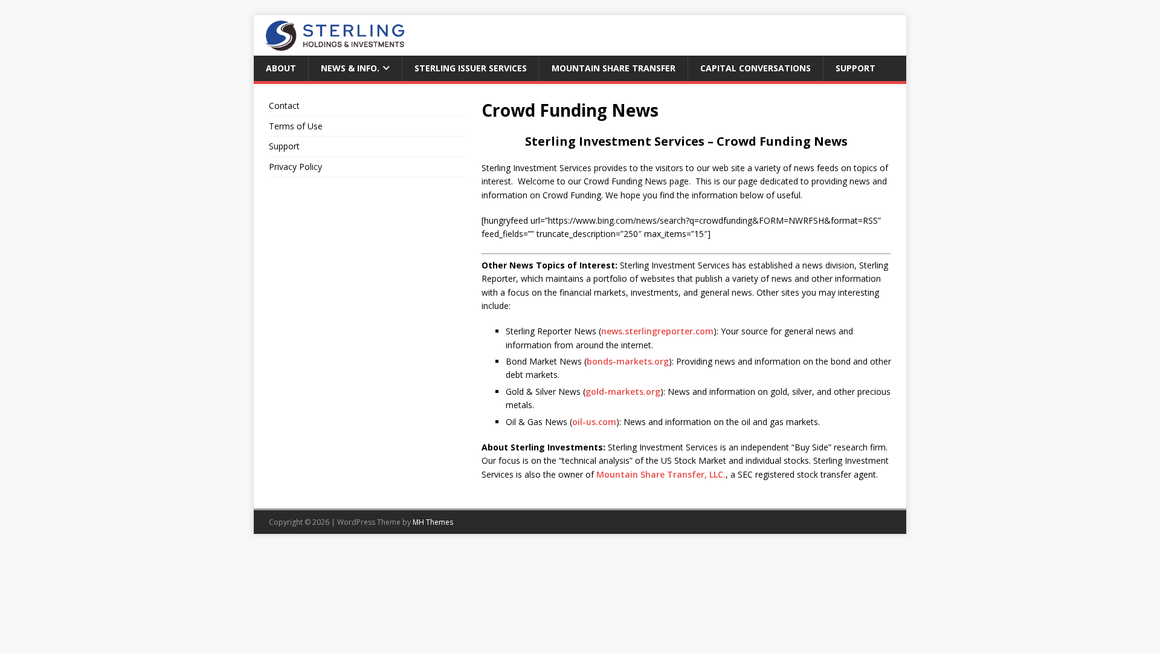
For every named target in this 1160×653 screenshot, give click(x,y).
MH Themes (433, 522)
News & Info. (350, 68)
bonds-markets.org (628, 361)
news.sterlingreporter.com (657, 331)
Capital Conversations (755, 68)
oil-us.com (594, 421)
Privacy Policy (295, 166)
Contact (284, 105)
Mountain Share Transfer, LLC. (661, 474)
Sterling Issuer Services (470, 68)
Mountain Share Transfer (613, 68)
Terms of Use (296, 126)
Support (855, 68)
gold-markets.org (622, 391)
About (281, 68)
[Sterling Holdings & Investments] (329, 48)
